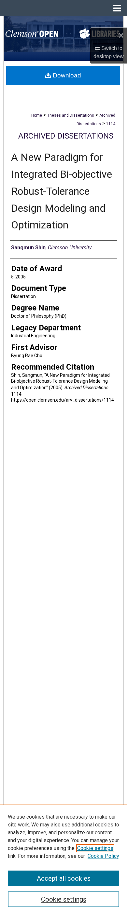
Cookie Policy (103, 856)
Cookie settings (95, 848)
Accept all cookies (64, 878)
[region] (63, 860)
